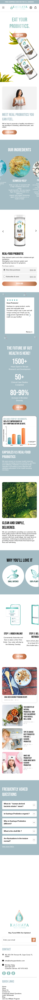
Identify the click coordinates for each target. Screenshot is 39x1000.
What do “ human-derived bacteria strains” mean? (14, 805)
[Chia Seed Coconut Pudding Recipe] (19, 681)
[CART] (35, 7)
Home (4, 986)
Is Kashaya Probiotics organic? (17, 814)
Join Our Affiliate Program (11, 999)
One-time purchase (13, 270)
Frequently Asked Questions (11, 993)
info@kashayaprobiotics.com (15, 961)
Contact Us (6, 992)
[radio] (4, 270)
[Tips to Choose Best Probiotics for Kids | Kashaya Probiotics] (12, 739)
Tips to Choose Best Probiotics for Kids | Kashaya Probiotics (29, 737)
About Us (5, 990)
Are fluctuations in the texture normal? (16, 840)
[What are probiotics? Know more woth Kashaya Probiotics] (12, 762)
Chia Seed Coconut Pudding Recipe (15, 697)
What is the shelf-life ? (13, 831)
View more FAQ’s (8, 846)
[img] (19, 300)
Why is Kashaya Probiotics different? (15, 822)
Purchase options (8, 266)
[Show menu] (3, 7)
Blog (3, 997)
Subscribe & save (12, 276)
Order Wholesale (8, 995)
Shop (4, 988)
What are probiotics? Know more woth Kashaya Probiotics (29, 760)
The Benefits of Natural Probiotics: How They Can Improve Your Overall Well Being (29, 713)
